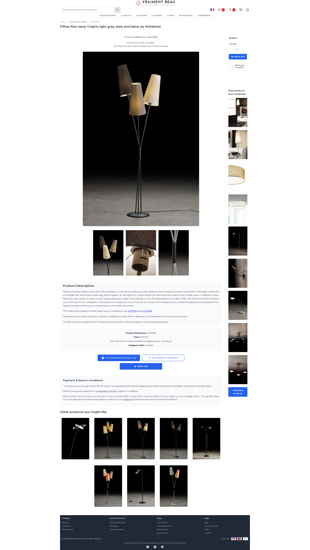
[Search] (117, 10)
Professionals (162, 522)
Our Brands (204, 15)
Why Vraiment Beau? (117, 522)
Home (62, 22)
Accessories (186, 15)
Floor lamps (94, 22)
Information (114, 526)
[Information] (247, 9)
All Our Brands (162, 529)
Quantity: (233, 44)
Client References (164, 526)
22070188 (147, 311)
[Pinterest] (162, 547)
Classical (126, 15)
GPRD (206, 529)
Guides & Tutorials (116, 529)
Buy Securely (162, 533)
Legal (206, 522)
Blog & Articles (67, 529)
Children (157, 15)
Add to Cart (142, 366)
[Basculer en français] (212, 9)
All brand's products (238, 392)
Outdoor (142, 15)
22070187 (132, 311)
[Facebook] (148, 547)
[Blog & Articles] (240, 9)
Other (170, 15)
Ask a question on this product (163, 358)
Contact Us (66, 526)
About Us (65, 522)
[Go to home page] (155, 3)
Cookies (207, 533)
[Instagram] (155, 547)
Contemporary (107, 15)
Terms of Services (211, 526)
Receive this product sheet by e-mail (119, 358)
